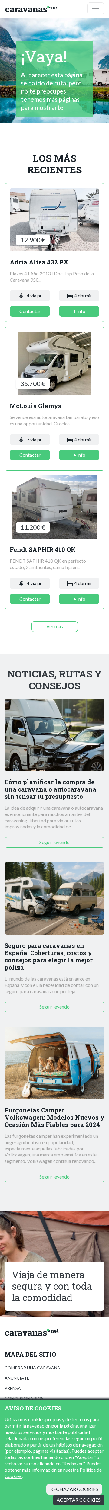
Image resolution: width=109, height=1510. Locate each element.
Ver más (54, 626)
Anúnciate (17, 1377)
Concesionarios (24, 1398)
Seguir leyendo (54, 842)
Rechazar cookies (74, 1489)
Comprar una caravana (32, 1367)
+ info (79, 311)
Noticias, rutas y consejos (54, 679)
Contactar (30, 311)
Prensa (13, 1388)
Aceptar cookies (79, 1499)
